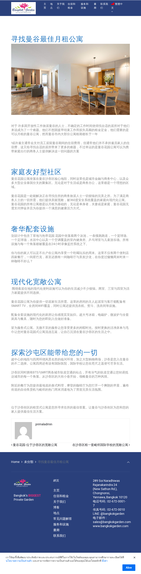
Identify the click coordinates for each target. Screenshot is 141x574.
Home (15, 462)
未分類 (28, 462)
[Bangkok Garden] (23, 8)
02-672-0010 (116, 509)
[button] (10, 18)
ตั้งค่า (105, 560)
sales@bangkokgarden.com (112, 522)
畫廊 (56, 530)
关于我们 (59, 501)
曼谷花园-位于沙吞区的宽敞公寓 (34, 445)
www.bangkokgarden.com (110, 526)
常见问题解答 (62, 518)
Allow (129, 567)
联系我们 (59, 535)
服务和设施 (61, 524)
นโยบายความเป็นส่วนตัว (19, 560)
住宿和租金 (61, 496)
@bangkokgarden (112, 513)
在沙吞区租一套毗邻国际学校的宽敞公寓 (100, 445)
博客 (56, 507)
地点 (56, 513)
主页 (56, 490)
